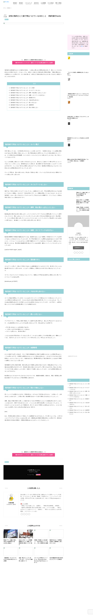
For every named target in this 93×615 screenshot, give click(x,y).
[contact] (82, 253)
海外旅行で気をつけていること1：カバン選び (23, 87)
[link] (22, 514)
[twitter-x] (24, 514)
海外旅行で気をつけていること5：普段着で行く (23, 97)
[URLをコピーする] (2, 316)
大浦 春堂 (11, 502)
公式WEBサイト (78, 247)
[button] (2, 299)
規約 (82, 46)
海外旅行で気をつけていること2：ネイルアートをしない (26, 90)
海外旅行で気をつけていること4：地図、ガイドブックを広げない (28, 95)
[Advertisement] (33, 125)
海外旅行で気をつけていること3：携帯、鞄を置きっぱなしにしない (28, 92)
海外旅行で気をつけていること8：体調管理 (22, 105)
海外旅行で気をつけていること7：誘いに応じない (24, 102)
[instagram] (27, 514)
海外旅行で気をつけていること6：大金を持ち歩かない (25, 100)
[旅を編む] (6, 3)
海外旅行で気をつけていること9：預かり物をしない (24, 107)
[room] (29, 514)
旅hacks (6, 19)
